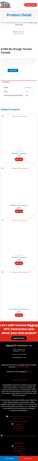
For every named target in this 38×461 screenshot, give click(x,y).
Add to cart (13, 70)
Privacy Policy (20, 367)
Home (2, 22)
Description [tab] (6, 82)
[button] (16, 5)
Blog (27, 367)
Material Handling (10, 22)
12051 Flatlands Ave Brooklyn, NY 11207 (19, 350)
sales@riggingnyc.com (19, 357)
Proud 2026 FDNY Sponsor (19, 421)
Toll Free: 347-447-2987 (19, 354)
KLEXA (29, 371)
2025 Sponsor (19, 443)
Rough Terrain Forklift (21, 22)
